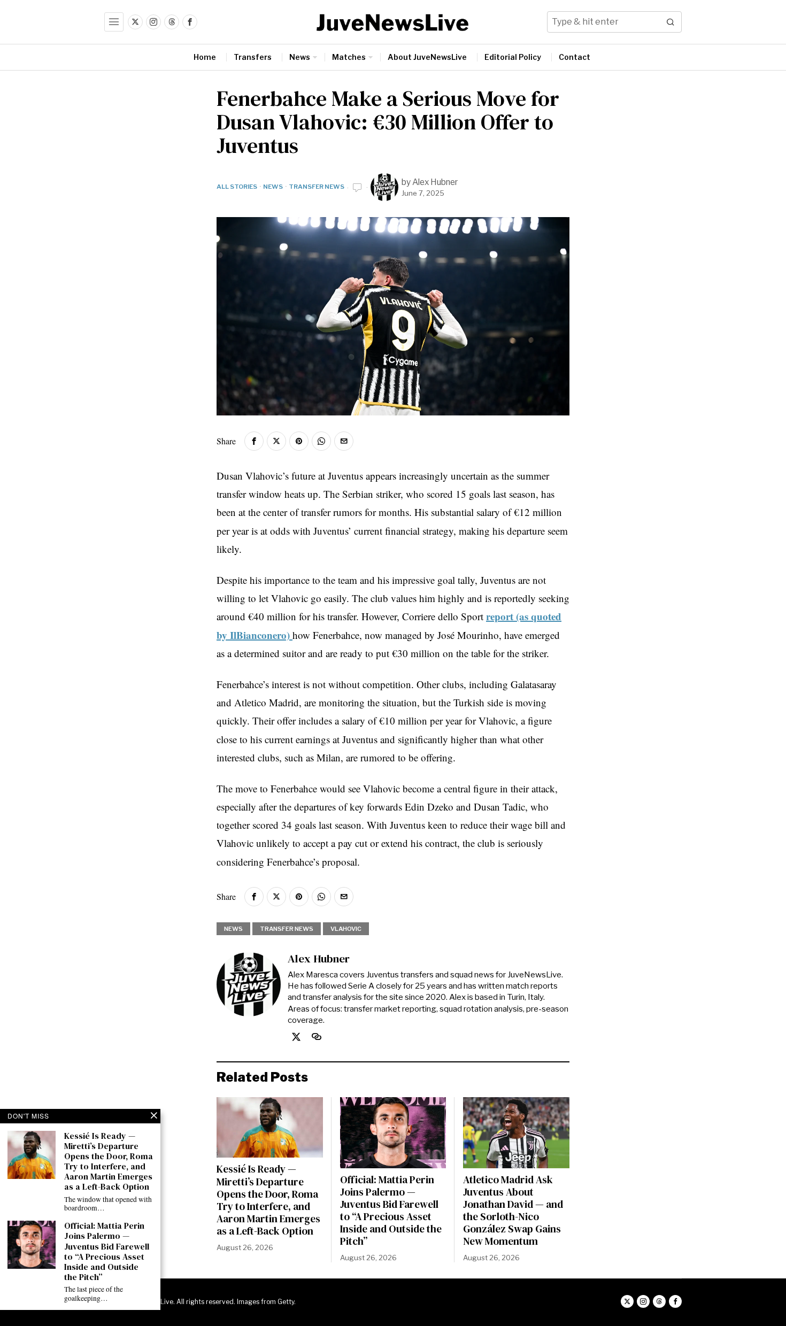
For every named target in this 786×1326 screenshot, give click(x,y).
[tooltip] (135, 21)
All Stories (237, 186)
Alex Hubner (435, 182)
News (273, 186)
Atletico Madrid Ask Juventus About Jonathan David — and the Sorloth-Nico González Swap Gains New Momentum (513, 1210)
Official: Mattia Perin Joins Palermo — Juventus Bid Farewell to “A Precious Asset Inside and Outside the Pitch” (391, 1210)
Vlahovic (345, 928)
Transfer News (316, 186)
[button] (671, 22)
